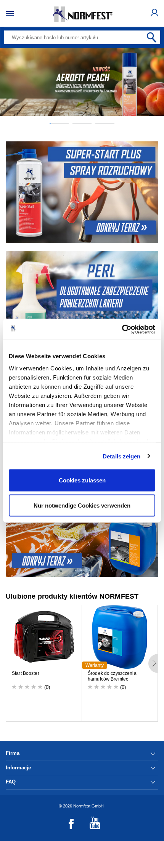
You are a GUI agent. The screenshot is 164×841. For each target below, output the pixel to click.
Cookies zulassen (82, 480)
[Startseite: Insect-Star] (82, 526)
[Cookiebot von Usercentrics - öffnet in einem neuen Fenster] (121, 329)
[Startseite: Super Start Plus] (82, 192)
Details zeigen (121, 456)
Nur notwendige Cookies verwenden (82, 505)
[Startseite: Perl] (82, 301)
